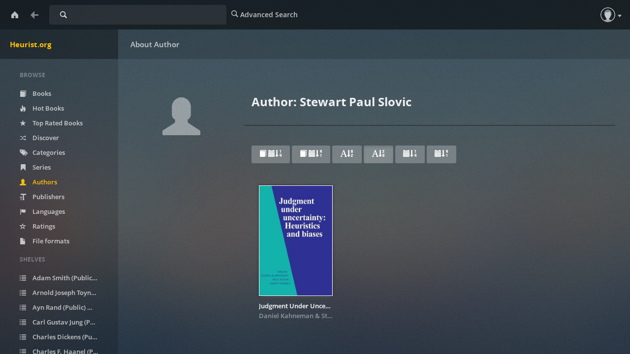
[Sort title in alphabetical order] (347, 154)
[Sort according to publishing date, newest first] (410, 154)
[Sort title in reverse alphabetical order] (378, 154)
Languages (48, 211)
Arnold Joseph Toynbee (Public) (71, 292)
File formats (50, 240)
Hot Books (47, 108)
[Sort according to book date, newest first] (271, 154)
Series (41, 167)
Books (41, 93)
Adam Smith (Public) (68, 277)
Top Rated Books (57, 122)
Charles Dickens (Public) (71, 336)
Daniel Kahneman (286, 315)
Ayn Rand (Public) (64, 307)
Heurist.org (30, 44)
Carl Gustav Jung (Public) (71, 322)
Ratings (43, 226)
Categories (48, 152)
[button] (608, 15)
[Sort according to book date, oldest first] (311, 154)
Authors (44, 181)
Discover (45, 137)
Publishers (47, 196)
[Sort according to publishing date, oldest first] (441, 154)
